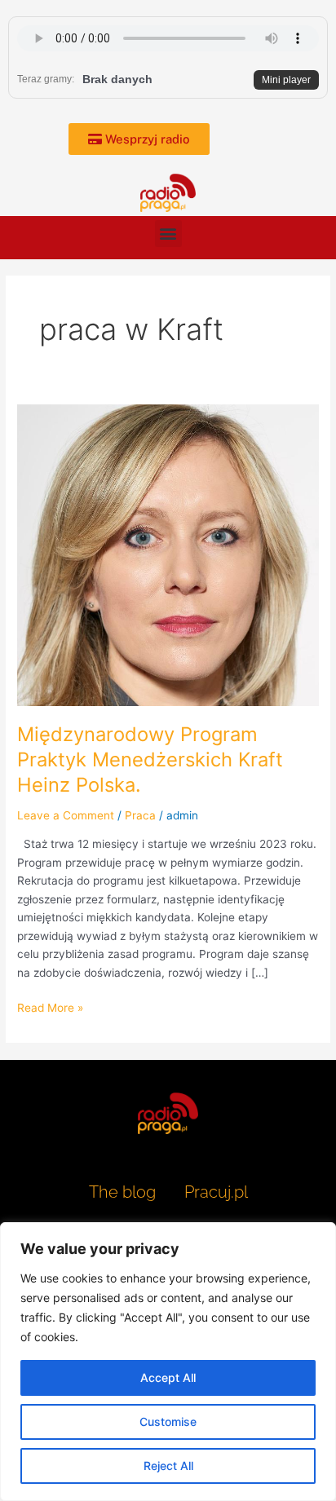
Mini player (286, 80)
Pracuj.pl (216, 1192)
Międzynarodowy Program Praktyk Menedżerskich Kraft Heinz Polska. (150, 759)
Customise (168, 1421)
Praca (140, 815)
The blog (124, 1192)
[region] (168, 1361)
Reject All (168, 1465)
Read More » (50, 1006)
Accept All (168, 1377)
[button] (168, 233)
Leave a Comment (65, 815)
